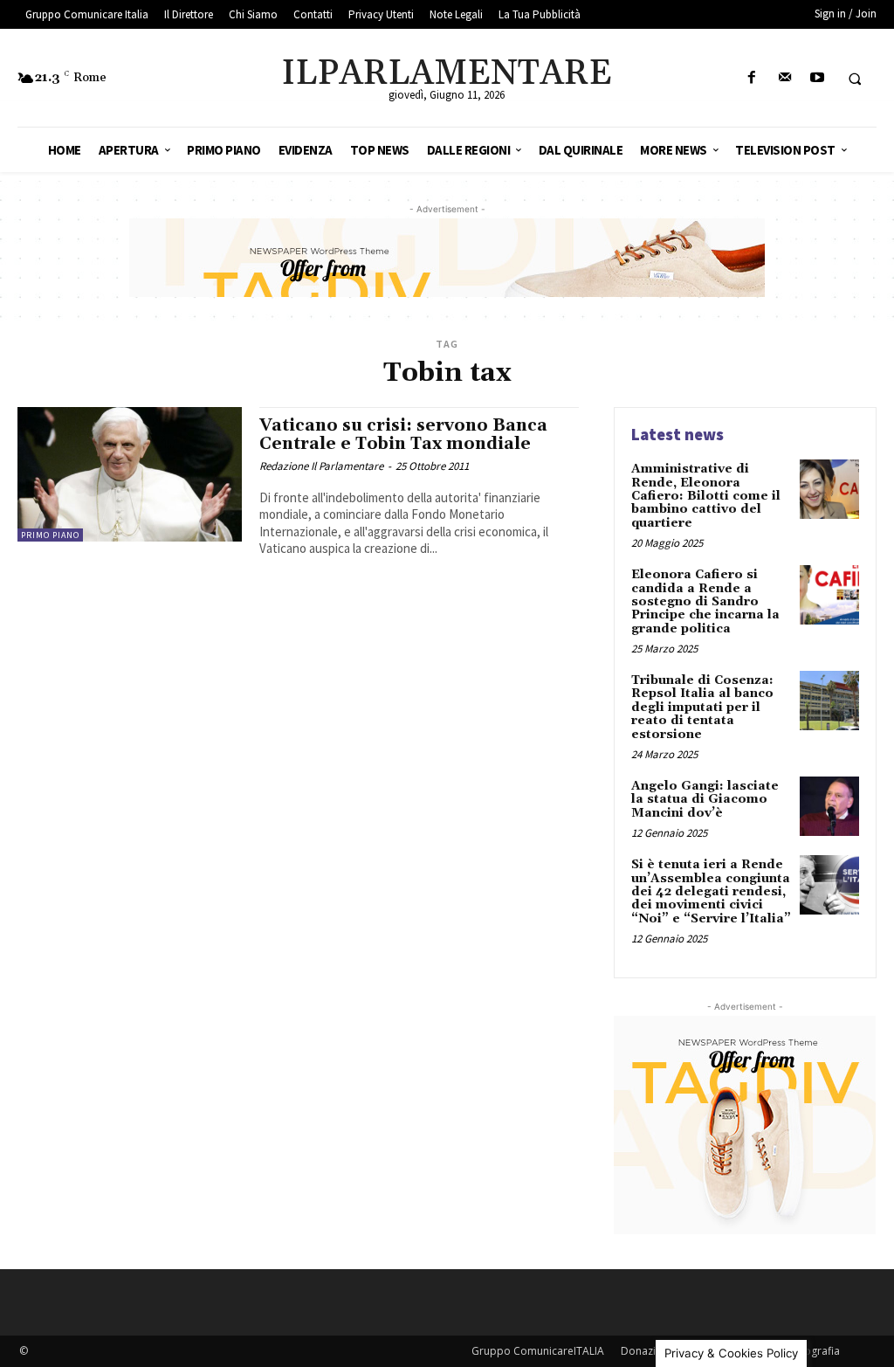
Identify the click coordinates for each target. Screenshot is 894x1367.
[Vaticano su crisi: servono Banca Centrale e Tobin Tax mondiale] (129, 474)
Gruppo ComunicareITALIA (537, 1350)
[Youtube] (817, 78)
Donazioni (646, 1350)
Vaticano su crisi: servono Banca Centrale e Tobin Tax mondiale (403, 434)
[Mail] (784, 78)
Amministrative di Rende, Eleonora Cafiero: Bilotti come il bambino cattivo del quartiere (706, 496)
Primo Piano (50, 535)
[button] (855, 78)
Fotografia (814, 1350)
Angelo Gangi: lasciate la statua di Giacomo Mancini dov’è (705, 799)
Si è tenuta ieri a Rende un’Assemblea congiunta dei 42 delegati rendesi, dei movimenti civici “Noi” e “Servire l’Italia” (711, 892)
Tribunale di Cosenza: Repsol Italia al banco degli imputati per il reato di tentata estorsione (702, 707)
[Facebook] (752, 78)
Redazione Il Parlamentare (321, 466)
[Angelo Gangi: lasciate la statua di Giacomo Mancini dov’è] (829, 806)
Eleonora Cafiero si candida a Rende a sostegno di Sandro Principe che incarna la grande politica (705, 602)
